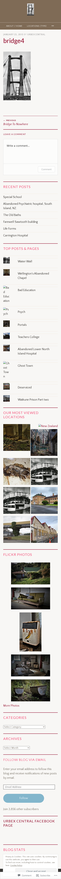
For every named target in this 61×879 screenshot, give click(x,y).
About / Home (14, 26)
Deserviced (25, 387)
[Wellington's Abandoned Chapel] (30, 269)
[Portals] (30, 320)
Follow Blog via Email (24, 760)
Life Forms (9, 228)
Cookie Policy (16, 865)
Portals (22, 325)
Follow (23, 798)
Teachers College (28, 337)
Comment (46, 169)
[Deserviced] (30, 383)
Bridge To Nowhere (15, 122)
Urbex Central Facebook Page (29, 823)
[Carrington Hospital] (44, 501)
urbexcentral (36, 34)
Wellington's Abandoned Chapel (33, 276)
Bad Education (26, 290)
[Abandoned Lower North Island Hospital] (30, 344)
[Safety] (16, 472)
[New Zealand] (48, 426)
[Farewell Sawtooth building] (44, 530)
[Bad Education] (30, 285)
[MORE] (53, 26)
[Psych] (30, 307)
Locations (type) (37, 26)
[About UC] (44, 472)
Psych (21, 312)
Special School (12, 197)
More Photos (11, 705)
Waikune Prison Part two (33, 399)
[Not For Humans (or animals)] (16, 530)
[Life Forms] (16, 501)
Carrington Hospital (15, 235)
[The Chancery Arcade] (44, 443)
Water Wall (25, 261)
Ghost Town (25, 365)
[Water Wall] (30, 257)
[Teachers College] (30, 332)
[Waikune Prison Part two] (30, 395)
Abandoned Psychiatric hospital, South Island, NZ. (27, 206)
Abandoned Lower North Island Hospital (33, 351)
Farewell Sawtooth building (20, 222)
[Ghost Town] (30, 361)
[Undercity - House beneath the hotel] (16, 438)
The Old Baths (12, 215)
